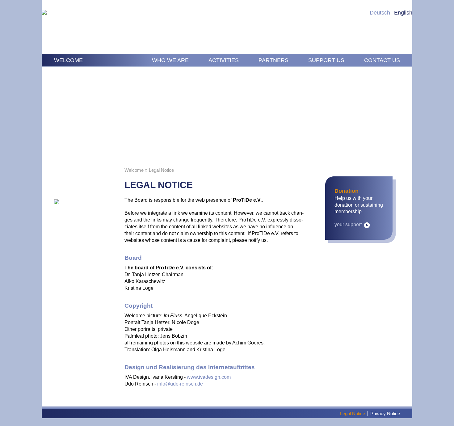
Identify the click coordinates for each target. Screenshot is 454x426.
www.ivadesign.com (209, 377)
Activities (223, 60)
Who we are (170, 60)
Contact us (382, 60)
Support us (326, 60)
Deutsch (380, 12)
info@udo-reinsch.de (180, 383)
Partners (273, 60)
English (403, 12)
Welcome (68, 60)
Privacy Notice (385, 413)
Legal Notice (352, 413)
